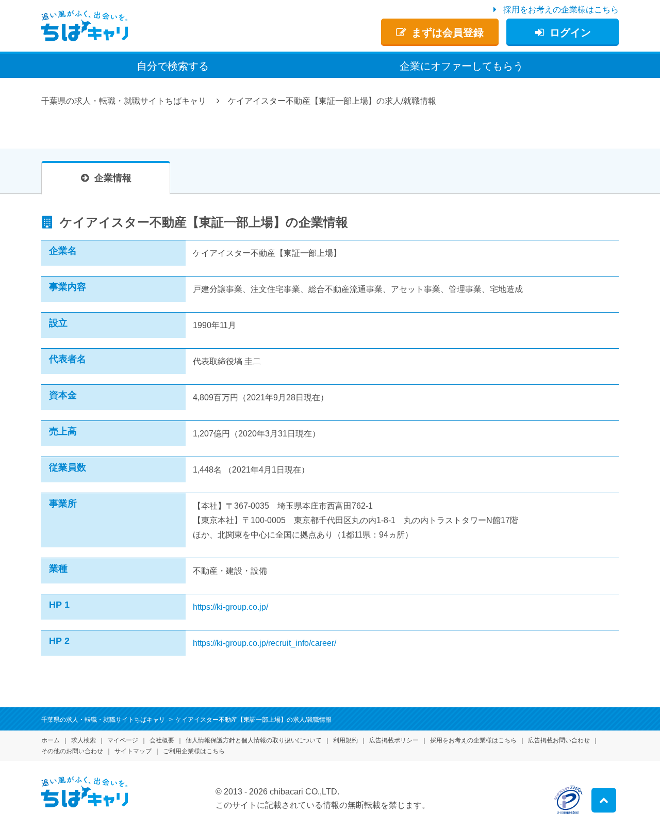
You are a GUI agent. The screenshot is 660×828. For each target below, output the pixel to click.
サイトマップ (133, 751)
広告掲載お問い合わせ (559, 740)
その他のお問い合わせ (72, 751)
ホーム (50, 740)
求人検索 (83, 740)
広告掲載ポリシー (394, 740)
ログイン (570, 32)
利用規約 (345, 740)
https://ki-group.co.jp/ (230, 607)
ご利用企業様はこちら (194, 751)
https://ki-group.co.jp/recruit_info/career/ (264, 643)
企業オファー (461, 66)
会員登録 (447, 32)
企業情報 (112, 178)
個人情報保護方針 (254, 740)
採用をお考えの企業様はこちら (561, 9)
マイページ (122, 740)
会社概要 (162, 740)
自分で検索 (173, 66)
